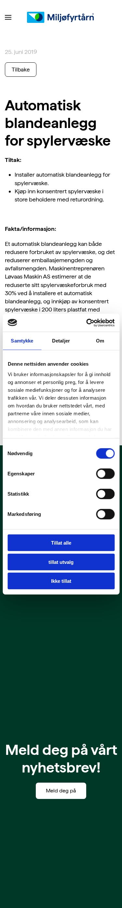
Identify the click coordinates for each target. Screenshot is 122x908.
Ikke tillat (61, 581)
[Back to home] (61, 17)
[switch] (105, 474)
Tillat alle (61, 543)
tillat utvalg (61, 562)
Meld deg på (61, 791)
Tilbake (21, 69)
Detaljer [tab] (61, 340)
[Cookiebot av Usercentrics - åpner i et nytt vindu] (87, 322)
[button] (8, 17)
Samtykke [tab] (22, 340)
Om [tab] (100, 340)
